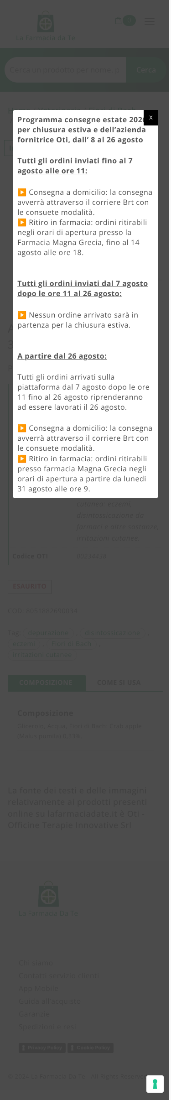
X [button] (150, 117)
